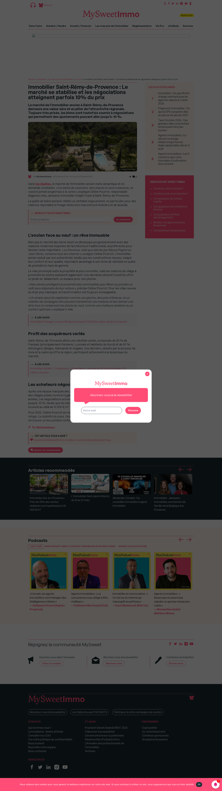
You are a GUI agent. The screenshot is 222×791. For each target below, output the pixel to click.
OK (199, 784)
